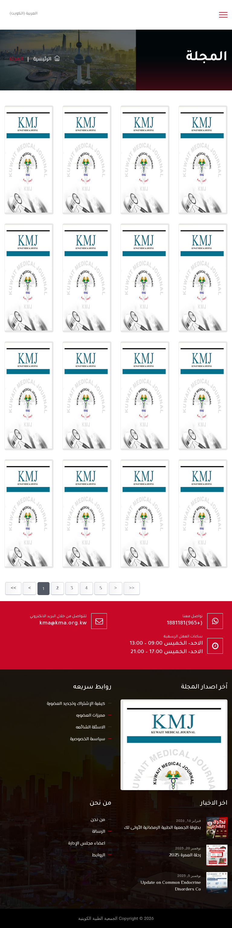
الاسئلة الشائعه (90, 727)
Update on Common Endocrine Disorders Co (170, 886)
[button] (22, 13)
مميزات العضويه (90, 715)
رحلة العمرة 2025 (185, 855)
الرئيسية (43, 59)
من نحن (98, 819)
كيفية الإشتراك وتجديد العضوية (76, 703)
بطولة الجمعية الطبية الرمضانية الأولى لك (162, 828)
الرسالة (98, 831)
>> (131, 588)
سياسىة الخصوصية (87, 739)
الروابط (98, 855)
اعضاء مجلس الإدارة (86, 843)
